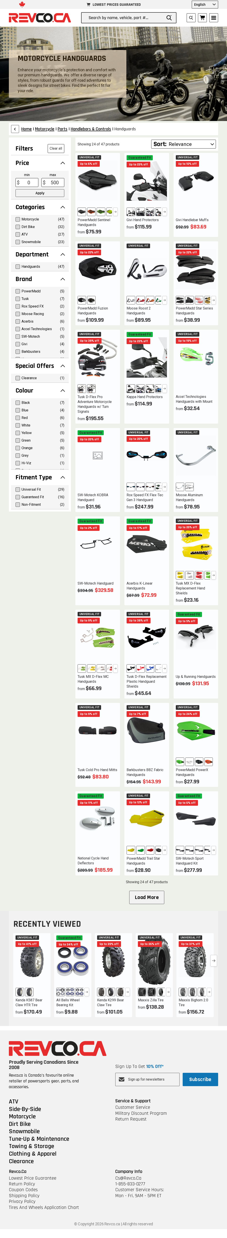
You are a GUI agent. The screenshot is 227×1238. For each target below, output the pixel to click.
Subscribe (200, 1079)
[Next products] (213, 960)
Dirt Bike (20, 1124)
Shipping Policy (24, 1196)
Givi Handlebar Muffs (192, 220)
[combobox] (125, 18)
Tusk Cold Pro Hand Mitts (97, 770)
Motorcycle (22, 1117)
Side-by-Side (25, 1109)
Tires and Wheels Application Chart (44, 1207)
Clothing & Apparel (33, 1154)
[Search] (169, 17)
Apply (39, 193)
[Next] (115, 212)
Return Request (131, 1119)
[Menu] (213, 17)
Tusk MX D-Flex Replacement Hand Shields (190, 588)
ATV (13, 1102)
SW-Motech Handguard (96, 583)
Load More (147, 897)
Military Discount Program (141, 1113)
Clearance (21, 1161)
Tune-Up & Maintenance (39, 1139)
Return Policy (22, 1184)
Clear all (56, 148)
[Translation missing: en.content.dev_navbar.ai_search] (191, 17)
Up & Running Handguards (196, 677)
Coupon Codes (23, 1190)
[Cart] (202, 17)
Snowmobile (24, 1131)
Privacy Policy (22, 1201)
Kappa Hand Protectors (145, 397)
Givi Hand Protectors (143, 220)
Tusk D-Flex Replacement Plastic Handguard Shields (146, 681)
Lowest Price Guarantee (32, 1178)
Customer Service (132, 1107)
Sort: (160, 144)
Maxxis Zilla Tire (151, 1000)
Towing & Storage (31, 1146)
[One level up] (15, 129)
